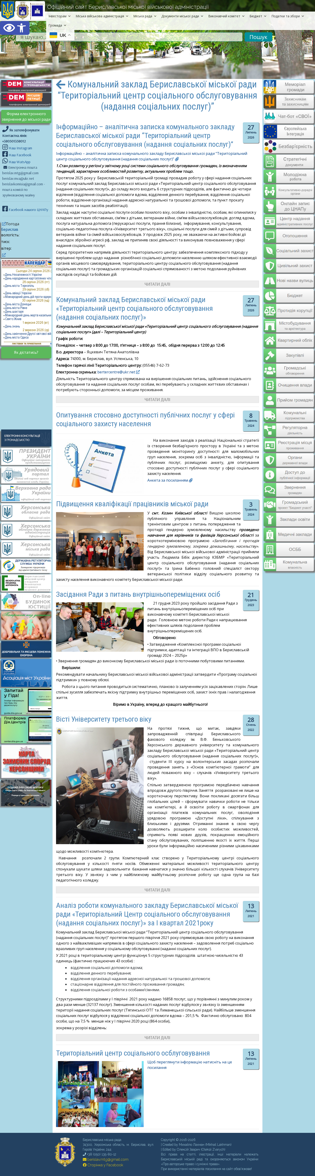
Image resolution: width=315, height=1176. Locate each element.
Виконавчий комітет (224, 16)
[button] (15, 28)
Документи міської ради (180, 16)
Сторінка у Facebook (104, 1165)
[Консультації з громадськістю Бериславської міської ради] (28, 437)
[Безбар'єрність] (288, 149)
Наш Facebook (19, 155)
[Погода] (3, 223)
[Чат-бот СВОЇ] (288, 120)
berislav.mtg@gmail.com (107, 1159)
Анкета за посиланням (167, 480)
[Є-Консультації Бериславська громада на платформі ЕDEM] (28, 85)
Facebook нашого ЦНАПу (28, 209)
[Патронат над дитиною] (28, 625)
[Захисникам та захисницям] (288, 106)
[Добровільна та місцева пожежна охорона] (28, 648)
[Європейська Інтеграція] (288, 135)
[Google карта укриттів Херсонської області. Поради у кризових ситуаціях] (28, 804)
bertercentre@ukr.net (116, 372)
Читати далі (157, 284)
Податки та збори (285, 16)
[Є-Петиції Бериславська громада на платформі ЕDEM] (28, 99)
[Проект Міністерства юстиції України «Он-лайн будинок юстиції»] (28, 600)
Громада (55, 25)
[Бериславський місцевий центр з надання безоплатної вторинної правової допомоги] (28, 582)
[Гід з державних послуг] (28, 713)
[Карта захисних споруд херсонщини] (28, 776)
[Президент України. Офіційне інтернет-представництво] (28, 456)
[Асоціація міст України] (28, 672)
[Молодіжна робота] (288, 172)
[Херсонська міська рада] (28, 548)
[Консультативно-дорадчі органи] (288, 187)
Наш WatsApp (19, 161)
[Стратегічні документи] (288, 158)
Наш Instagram (20, 148)
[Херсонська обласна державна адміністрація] (28, 529)
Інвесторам (57, 16)
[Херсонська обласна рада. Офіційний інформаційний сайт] (28, 511)
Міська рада (142, 16)
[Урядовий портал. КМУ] (28, 474)
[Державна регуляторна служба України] (28, 565)
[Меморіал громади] (288, 91)
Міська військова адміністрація (100, 16)
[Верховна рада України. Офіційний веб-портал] (28, 492)
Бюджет (256, 16)
